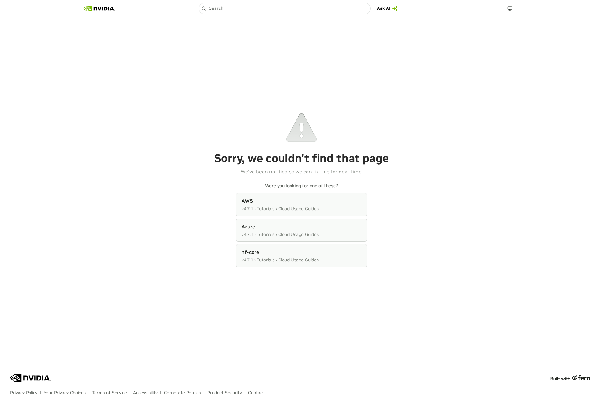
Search (216, 8)
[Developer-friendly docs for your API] (570, 377)
